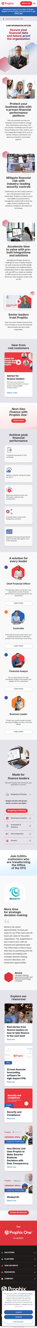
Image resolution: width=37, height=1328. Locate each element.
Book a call (26, 3)
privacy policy (23, 1296)
